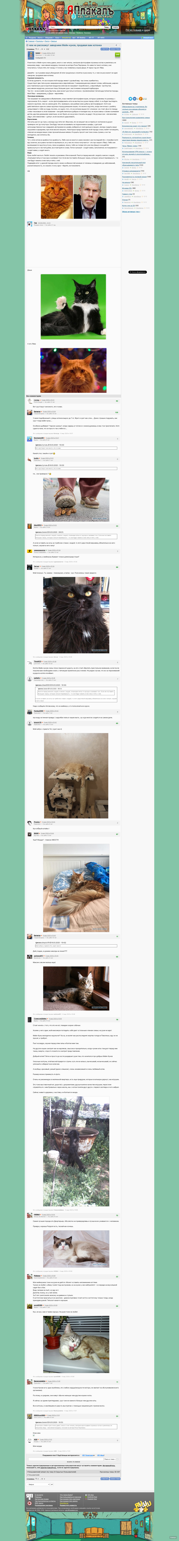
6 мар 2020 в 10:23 (48, 400)
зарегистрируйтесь (48, 1468)
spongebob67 (128, 128)
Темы (106, 27)
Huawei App (92, 1499)
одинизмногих (39, 550)
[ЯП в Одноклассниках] (141, 99)
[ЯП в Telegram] (130, 99)
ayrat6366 (38, 1305)
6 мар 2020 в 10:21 (48, 53)
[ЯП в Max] (146, 99)
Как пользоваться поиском (70, 1497)
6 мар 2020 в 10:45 (49, 935)
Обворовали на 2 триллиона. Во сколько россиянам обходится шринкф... (134, 109)
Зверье (54, 41)
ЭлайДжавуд (128, 148)
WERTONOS (128, 190)
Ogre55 (126, 167)
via (28, 171)
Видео (134, 122)
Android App (92, 1497)
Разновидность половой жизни (134, 177)
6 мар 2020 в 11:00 (54, 1381)
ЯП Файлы (81, 38)
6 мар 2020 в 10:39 (48, 678)
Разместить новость (68, 1505)
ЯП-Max (100, 1455)
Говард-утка (127, 194)
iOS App (90, 1495)
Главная (31, 41)
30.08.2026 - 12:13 (44, 223)
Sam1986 (127, 173)
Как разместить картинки (70, 1499)
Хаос (57, 38)
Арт (74, 38)
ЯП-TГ (91, 38)
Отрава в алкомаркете (131, 171)
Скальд (126, 185)
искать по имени (73, 1462)
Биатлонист (128, 134)
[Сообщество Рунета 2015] (143, 1506)
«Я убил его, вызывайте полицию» (135, 132)
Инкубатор (66, 38)
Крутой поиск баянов (57, 30)
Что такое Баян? (66, 1495)
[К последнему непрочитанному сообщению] (47, 49)
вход (147, 29)
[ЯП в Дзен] (137, 99)
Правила (79, 33)
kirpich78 (37, 722)
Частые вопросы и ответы (45, 1501)
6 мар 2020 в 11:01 (53, 1415)
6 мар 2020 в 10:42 (52, 711)
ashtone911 (38, 956)
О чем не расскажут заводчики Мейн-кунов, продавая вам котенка (64, 45)
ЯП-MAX (101, 38)
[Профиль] (31, 55)
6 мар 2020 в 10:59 (51, 1305)
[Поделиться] (116, 45)
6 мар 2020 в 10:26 (49, 411)
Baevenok (127, 202)
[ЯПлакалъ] (36, 30)
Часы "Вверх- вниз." (130, 146)
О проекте (39, 1495)
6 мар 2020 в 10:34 (54, 550)
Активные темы (62, 33)
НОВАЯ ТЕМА (115, 49)
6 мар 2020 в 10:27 (52, 438)
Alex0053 (38, 525)
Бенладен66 (39, 438)
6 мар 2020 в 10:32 (50, 525)
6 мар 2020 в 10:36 (50, 661)
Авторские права (42, 1499)
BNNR (36, 833)
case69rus (127, 196)
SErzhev (126, 159)
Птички (125, 200)
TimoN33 (37, 661)
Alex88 (126, 179)
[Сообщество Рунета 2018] (137, 1506)
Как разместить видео (69, 1501)
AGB (35, 1440)
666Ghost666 (39, 1415)
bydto (36, 458)
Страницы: (30, 49)
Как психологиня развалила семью (136, 118)
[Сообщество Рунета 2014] (149, 1506)
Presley (37, 822)
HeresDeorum (128, 208)
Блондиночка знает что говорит (134, 126)
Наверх (173, 1537)
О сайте (52, 33)
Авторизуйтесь (109, 1466)
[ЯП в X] (144, 99)
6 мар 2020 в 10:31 (47, 458)
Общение (49, 38)
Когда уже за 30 (128, 206)
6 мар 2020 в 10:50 (55, 1019)
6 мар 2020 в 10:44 (48, 822)
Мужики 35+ (127, 188)
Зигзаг (36, 566)
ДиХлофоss (128, 142)
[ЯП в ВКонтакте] (134, 99)
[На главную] (26, 37)
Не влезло (126, 182)
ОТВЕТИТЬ (105, 49)
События (135, 114)
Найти (115, 27)
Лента (39, 38)
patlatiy (37, 678)
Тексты (133, 179)
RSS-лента (39, 1503)
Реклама (87, 33)
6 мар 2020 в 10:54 (48, 1214)
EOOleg (126, 114)
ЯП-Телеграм (87, 1455)
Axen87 (126, 122)
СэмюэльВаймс (40, 1019)
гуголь (36, 400)
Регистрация (133, 29)
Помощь (72, 33)
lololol (38, 53)
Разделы (32, 38)
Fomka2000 (38, 711)
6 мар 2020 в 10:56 (49, 1276)
